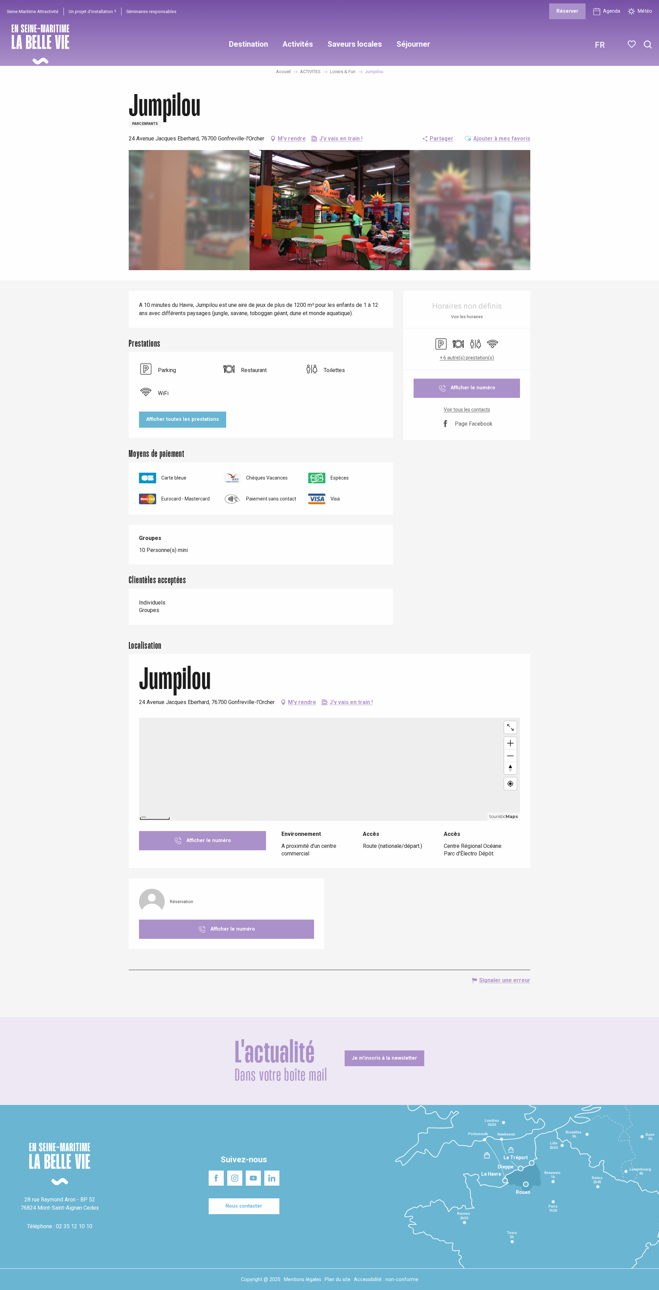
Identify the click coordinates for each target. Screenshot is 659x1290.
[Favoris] (632, 44)
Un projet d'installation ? (92, 11)
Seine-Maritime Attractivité (32, 11)
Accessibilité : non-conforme (386, 1279)
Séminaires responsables (151, 11)
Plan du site (337, 1279)
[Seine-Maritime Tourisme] (37, 44)
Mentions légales (302, 1279)
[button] (648, 45)
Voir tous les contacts (467, 409)
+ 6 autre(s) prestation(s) (467, 357)
